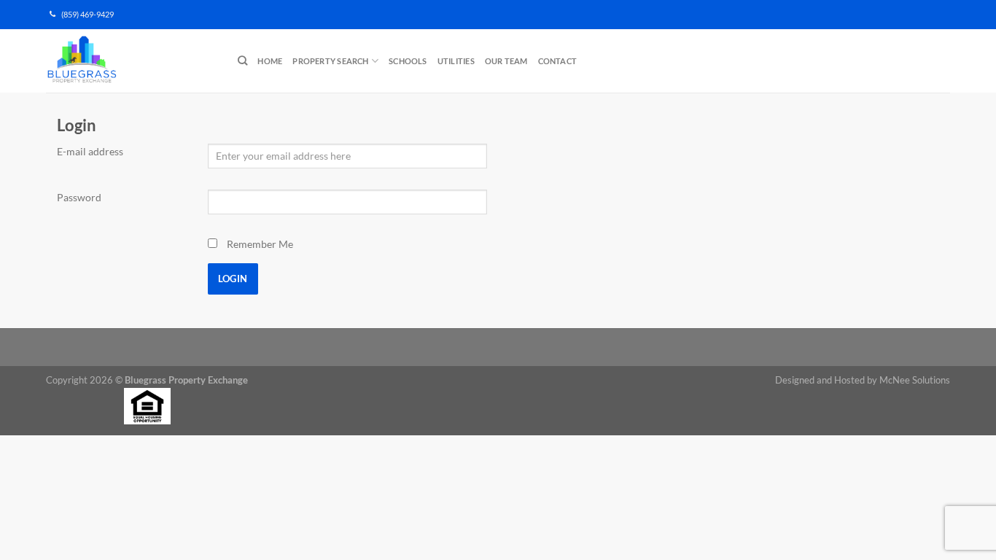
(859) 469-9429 (84, 14)
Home (269, 61)
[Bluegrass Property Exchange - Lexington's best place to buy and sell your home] (131, 61)
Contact (557, 61)
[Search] (242, 60)
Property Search (330, 61)
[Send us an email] (953, 20)
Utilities (456, 61)
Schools (408, 61)
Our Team (506, 61)
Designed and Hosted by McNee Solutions (862, 380)
